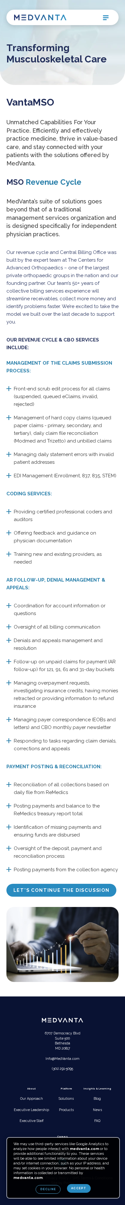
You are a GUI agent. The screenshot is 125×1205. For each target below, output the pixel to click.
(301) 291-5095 (62, 1068)
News (97, 1110)
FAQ (97, 1121)
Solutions (66, 1098)
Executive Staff (32, 1121)
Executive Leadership (31, 1110)
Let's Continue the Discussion (61, 890)
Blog (97, 1098)
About (31, 1088)
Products (66, 1110)
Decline (48, 1189)
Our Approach (31, 1098)
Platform (66, 1088)
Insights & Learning (97, 1088)
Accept (78, 1188)
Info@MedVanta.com (62, 1058)
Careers (62, 1136)
